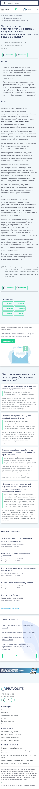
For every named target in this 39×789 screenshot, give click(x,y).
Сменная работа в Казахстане (11, 748)
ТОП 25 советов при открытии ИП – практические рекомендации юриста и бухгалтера (16, 646)
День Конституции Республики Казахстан (15, 763)
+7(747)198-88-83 (7, 694)
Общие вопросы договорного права (16, 20)
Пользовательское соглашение (12, 783)
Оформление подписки (9, 715)
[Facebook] (13, 700)
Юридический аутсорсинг (10, 740)
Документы (5, 713)
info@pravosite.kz (7, 696)
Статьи (3, 718)
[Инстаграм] (8, 700)
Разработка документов (9, 732)
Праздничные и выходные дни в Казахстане (17, 760)
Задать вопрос (8, 341)
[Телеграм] (3, 700)
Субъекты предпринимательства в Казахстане (18, 632)
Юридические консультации (11, 734)
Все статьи (19, 656)
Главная (4, 16)
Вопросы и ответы (15, 16)
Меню (7, 10)
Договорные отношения (12, 18)
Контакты (4, 724)
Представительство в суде (10, 737)
